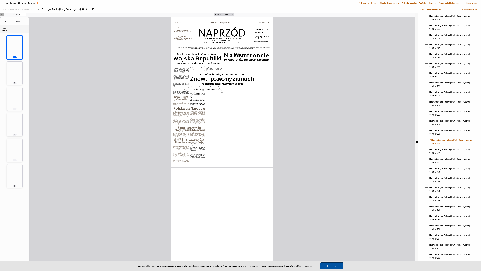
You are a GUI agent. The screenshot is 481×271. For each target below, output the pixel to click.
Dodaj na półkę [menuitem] (410, 3)
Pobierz (374, 3)
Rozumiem (331, 266)
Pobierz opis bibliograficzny (449, 3)
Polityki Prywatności (303, 266)
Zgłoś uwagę (471, 3)
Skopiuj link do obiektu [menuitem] (389, 3)
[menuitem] (452, 18)
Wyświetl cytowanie (427, 3)
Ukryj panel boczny (469, 9)
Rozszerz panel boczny (431, 9)
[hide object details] (416, 142)
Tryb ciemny (364, 3)
